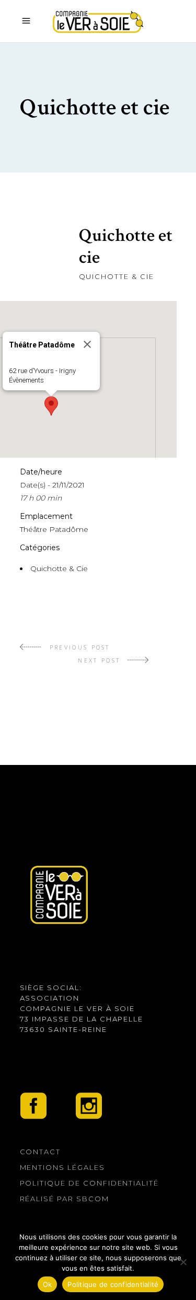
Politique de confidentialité (89, 1183)
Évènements (26, 380)
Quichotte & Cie (116, 276)
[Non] (183, 1262)
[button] (51, 406)
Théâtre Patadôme (54, 529)
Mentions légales (62, 1167)
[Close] (87, 344)
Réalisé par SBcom (64, 1198)
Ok (47, 1284)
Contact (40, 1151)
